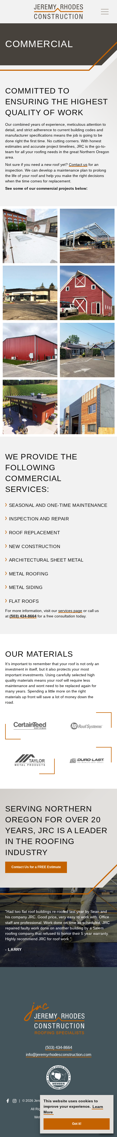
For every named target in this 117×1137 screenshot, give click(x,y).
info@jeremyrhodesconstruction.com (58, 1054)
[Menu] (105, 12)
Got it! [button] (76, 1124)
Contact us (78, 165)
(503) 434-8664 (23, 616)
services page (70, 611)
